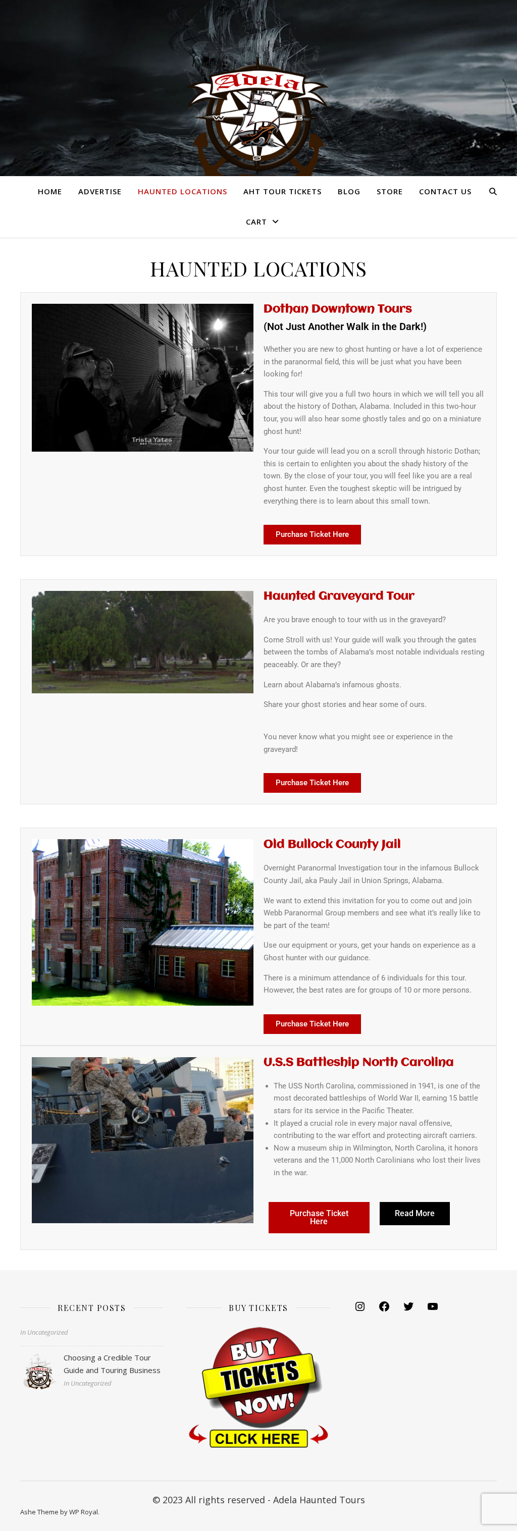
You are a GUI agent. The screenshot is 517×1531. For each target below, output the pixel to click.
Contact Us (445, 191)
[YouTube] (433, 1309)
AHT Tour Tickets (282, 191)
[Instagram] (360, 1309)
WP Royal (83, 1511)
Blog (349, 191)
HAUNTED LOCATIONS (182, 191)
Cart (256, 221)
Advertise (100, 191)
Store (390, 191)
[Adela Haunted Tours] (258, 101)
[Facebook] (384, 1309)
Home (50, 191)
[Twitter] (408, 1309)
